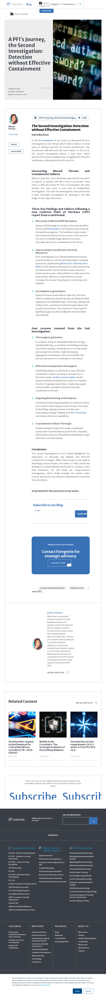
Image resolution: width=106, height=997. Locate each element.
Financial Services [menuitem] (39, 935)
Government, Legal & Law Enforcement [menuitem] (40, 939)
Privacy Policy (45, 985)
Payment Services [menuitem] (39, 932)
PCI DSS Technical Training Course (22, 884)
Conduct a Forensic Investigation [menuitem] (16, 941)
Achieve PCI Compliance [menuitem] (13, 946)
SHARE (14, 144)
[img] (79, 117)
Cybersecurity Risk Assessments (22, 910)
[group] (61, 118)
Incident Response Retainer (50, 871)
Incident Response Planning (50, 878)
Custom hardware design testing (83, 891)
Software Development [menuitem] (41, 952)
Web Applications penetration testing (82, 857)
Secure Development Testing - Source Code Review (82, 896)
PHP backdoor (53, 229)
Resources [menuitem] (60, 926)
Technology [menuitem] (36, 959)
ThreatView (80, 412)
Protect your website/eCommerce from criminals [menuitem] (17, 934)
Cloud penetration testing (80, 869)
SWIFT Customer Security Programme (19, 898)
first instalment (46, 140)
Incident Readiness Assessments (52, 882)
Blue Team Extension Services (51, 875)
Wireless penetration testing (81, 865)
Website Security (76, 588)
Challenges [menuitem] (15, 926)
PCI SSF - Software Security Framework (20, 857)
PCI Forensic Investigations (50, 859)
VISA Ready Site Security (18, 887)
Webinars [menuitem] (59, 935)
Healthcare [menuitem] (36, 962)
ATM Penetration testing (79, 888)
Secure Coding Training (79, 901)
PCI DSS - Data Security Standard (22, 853)
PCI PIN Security (15, 868)
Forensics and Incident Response (52, 588)
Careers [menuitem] (81, 951)
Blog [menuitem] (57, 932)
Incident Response (46, 868)
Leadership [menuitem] (83, 942)
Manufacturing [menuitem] (38, 956)
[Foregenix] (14, 4)
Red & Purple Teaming (79, 872)
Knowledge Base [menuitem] (62, 942)
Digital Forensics (46, 855)
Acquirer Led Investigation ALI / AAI (52, 863)
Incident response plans (63, 377)
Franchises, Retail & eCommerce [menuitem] (40, 945)
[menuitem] (43, 4)
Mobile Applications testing (81, 862)
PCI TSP (12, 880)
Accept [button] (77, 991)
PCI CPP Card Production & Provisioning (19, 876)
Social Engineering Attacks (81, 876)
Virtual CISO (13, 903)
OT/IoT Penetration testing (81, 879)
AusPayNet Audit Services (19, 894)
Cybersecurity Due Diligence (20, 906)
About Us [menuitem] (83, 926)
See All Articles (55, 672)
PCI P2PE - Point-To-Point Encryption (19, 863)
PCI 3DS (12, 871)
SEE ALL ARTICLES (84, 703)
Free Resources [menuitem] (68, 4)
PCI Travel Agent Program (19, 890)
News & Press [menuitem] (83, 948)
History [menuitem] (81, 935)
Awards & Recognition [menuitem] (87, 938)
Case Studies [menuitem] (60, 938)
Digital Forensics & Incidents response (51, 849)
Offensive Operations (82, 848)
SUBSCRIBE (46, 11)
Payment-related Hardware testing (81, 883)
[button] (35, 117)
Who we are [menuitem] (83, 932)
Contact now (58, 563)
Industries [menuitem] (38, 926)
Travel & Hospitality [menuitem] (40, 949)
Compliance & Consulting (23, 848)
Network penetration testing (81, 853)
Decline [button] (88, 991)
